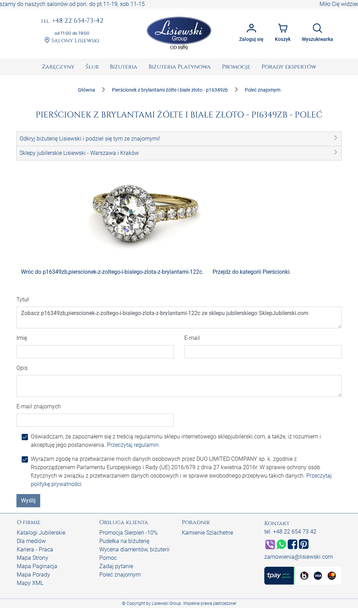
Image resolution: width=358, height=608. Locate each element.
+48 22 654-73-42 (72, 20)
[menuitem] (58, 66)
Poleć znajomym (120, 574)
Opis (22, 368)
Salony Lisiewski (74, 40)
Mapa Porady (33, 574)
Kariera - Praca (35, 549)
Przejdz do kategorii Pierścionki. (252, 272)
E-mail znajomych (38, 406)
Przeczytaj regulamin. (133, 445)
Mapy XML (30, 583)
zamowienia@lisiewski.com (298, 556)
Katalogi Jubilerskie (41, 532)
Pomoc (108, 558)
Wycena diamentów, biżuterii (134, 549)
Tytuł (22, 299)
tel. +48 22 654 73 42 (290, 531)
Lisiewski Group (166, 603)
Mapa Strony (32, 558)
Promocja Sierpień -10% (128, 532)
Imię (21, 338)
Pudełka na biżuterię (124, 541)
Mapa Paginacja (37, 566)
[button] (179, 138)
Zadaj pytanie (116, 566)
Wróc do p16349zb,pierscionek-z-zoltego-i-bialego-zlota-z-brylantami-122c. (112, 272)
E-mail (192, 338)
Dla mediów (31, 541)
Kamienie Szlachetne (207, 532)
